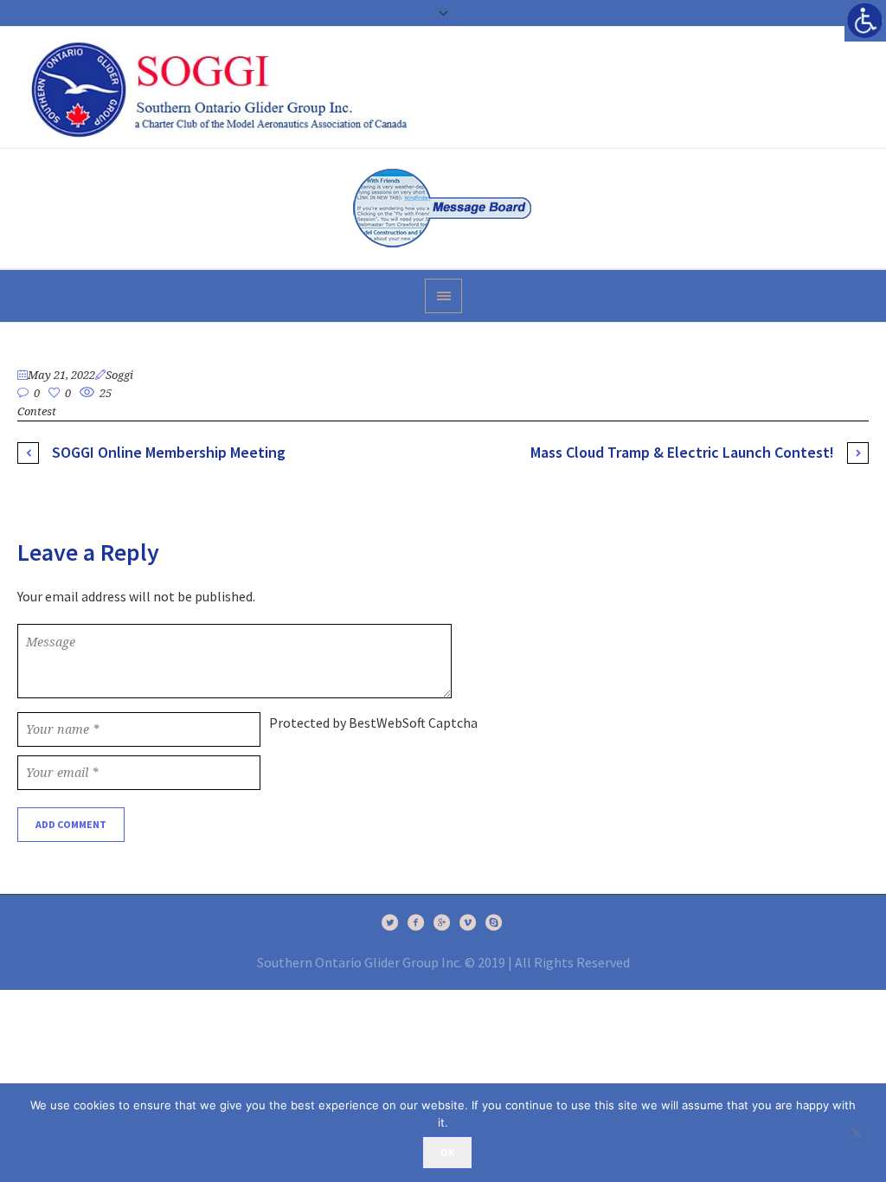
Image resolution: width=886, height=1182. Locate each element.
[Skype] (494, 922)
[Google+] (442, 922)
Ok (447, 1152)
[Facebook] (416, 922)
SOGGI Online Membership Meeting (169, 452)
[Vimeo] (468, 922)
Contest (36, 411)
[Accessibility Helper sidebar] (865, 21)
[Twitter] (390, 922)
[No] (864, 1132)
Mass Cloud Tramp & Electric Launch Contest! (682, 452)
